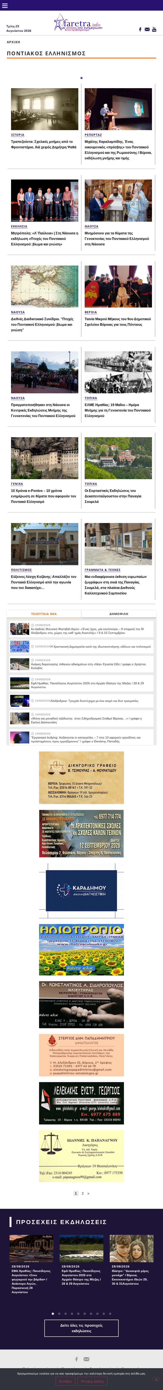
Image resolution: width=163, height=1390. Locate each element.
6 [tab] (85, 1314)
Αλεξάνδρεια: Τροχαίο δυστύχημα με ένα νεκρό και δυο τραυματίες (94, 701)
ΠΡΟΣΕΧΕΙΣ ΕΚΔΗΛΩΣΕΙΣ (61, 1222)
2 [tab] (59, 1314)
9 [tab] (104, 1314)
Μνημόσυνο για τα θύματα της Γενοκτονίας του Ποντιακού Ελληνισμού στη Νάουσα (117, 238)
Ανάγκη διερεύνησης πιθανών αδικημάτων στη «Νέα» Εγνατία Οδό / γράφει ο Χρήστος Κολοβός (88, 666)
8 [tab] (97, 1314)
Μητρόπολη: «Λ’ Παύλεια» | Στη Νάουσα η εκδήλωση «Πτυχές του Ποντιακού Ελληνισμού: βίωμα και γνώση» (44, 238)
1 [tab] (81, 78)
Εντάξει (65, 1381)
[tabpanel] (31, 1266)
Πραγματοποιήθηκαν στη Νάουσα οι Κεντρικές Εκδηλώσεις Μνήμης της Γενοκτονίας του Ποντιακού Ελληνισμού (43, 410)
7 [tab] (91, 1314)
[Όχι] (156, 1379)
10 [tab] (110, 1314)
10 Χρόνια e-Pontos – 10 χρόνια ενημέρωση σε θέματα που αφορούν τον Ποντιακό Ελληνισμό (43, 496)
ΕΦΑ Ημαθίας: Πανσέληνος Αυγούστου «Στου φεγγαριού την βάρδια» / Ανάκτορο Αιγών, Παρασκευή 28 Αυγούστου (31, 1281)
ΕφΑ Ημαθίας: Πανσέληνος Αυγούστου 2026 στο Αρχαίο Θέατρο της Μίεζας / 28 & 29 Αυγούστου (87, 685)
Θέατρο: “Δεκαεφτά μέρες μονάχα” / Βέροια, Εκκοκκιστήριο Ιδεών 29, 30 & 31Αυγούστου (130, 1277)
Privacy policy (92, 1381)
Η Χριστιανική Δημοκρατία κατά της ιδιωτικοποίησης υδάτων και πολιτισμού (101, 646)
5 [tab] (78, 1314)
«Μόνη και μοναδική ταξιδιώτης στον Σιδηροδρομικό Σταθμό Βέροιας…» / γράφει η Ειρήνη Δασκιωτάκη (86, 720)
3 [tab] (65, 1314)
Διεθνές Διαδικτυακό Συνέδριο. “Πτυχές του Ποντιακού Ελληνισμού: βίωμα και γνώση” (42, 324)
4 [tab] (72, 1314)
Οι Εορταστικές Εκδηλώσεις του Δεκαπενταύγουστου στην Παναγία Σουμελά (113, 496)
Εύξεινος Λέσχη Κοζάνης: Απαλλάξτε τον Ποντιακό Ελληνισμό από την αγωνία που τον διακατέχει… (43, 582)
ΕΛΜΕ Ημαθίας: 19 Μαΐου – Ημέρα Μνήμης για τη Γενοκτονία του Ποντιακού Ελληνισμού (118, 410)
